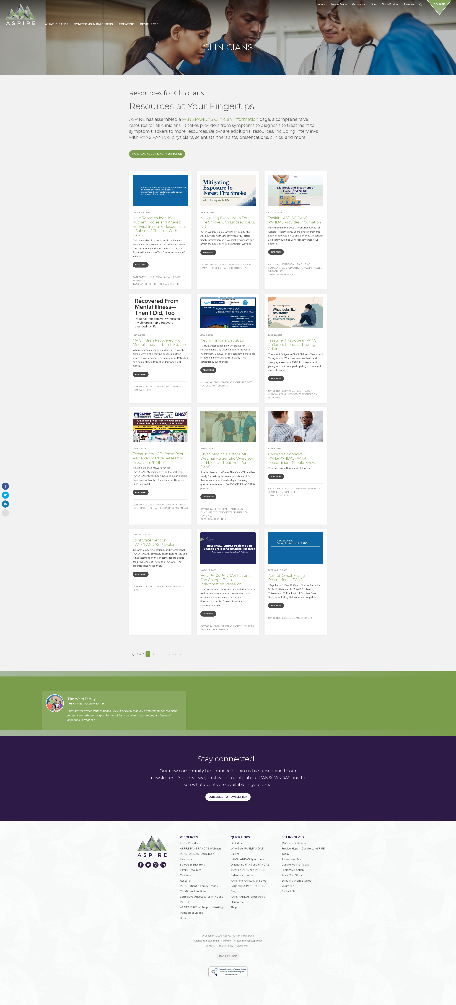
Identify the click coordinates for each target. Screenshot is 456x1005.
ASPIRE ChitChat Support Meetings (202, 907)
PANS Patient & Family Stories (199, 886)
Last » (177, 654)
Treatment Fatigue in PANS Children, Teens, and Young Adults (292, 344)
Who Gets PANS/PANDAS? (248, 848)
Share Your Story (291, 875)
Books (184, 918)
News (149, 390)
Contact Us (288, 891)
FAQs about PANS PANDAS (248, 886)
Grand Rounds (217, 519)
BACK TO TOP (228, 956)
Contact (210, 945)
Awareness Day (291, 859)
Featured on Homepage (235, 268)
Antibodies (146, 284)
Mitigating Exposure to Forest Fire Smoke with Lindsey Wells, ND (227, 222)
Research (185, 880)
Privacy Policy (225, 945)
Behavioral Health (292, 264)
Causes (235, 854)
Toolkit (294, 274)
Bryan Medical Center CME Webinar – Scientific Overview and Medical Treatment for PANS (226, 460)
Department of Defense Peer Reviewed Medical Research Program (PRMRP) (158, 458)
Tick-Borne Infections (193, 891)
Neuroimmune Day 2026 (222, 340)
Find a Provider (189, 843)
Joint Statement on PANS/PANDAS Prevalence (156, 542)
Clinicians (159, 277)
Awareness (282, 274)
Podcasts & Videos (191, 913)
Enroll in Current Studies (296, 880)
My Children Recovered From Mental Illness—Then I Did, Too (159, 342)
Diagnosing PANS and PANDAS (250, 864)
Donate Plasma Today (295, 864)
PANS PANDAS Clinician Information (220, 119)
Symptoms (306, 618)
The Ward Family (81, 698)
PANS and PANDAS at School (249, 880)
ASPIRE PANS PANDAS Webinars (200, 848)
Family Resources (210, 268)
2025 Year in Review (294, 843)
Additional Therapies (226, 264)
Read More (140, 265)
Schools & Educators (192, 864)
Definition (237, 843)
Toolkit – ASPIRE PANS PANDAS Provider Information (294, 220)
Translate (408, 4)
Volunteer (287, 886)
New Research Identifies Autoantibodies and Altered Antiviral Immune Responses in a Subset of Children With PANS (160, 226)
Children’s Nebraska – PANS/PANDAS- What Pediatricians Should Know (291, 458)
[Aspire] (20, 14)
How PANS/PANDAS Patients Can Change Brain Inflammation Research (226, 579)
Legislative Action (292, 870)
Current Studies (175, 504)
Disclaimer (242, 945)
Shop (234, 907)
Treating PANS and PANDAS (248, 870)
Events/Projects (242, 382)
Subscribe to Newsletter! (228, 796)
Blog (149, 277)
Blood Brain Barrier (166, 284)
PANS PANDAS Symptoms (247, 859)
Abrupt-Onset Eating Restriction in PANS (286, 577)
